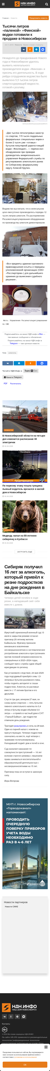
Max (41, 334)
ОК (25, 1064)
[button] (46, 1047)
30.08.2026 (8, 446)
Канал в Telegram (14, 377)
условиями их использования (26, 1057)
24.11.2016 (9, 44)
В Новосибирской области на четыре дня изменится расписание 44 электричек (23, 439)
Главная (5, 18)
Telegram (14, 343)
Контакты (6, 1023)
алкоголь (12, 353)
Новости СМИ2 (11, 906)
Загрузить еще (24, 552)
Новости (14, 18)
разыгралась (20, 725)
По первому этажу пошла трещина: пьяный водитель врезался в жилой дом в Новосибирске (23, 489)
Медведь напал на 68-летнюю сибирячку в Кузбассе (19, 537)
